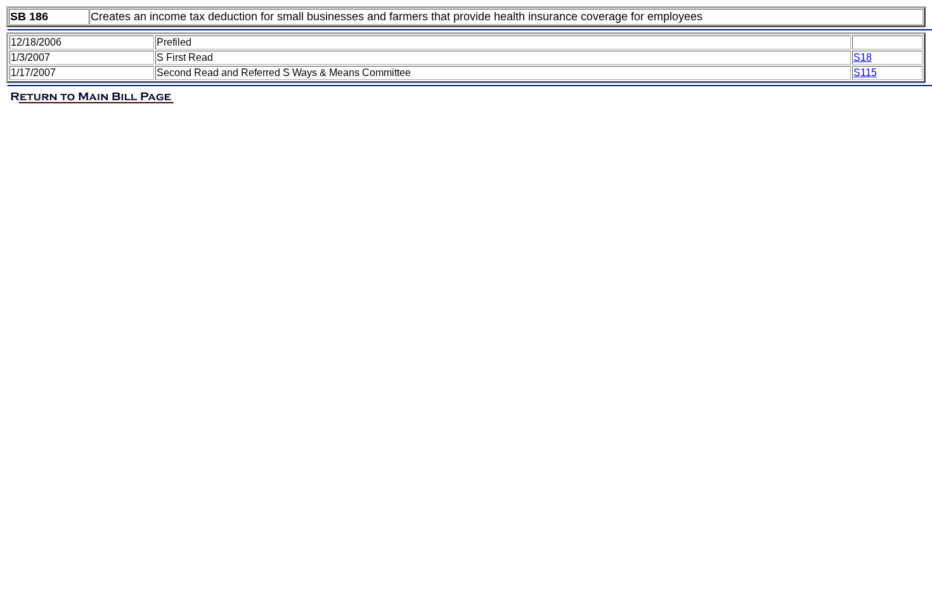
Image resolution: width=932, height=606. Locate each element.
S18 (862, 57)
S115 (865, 72)
